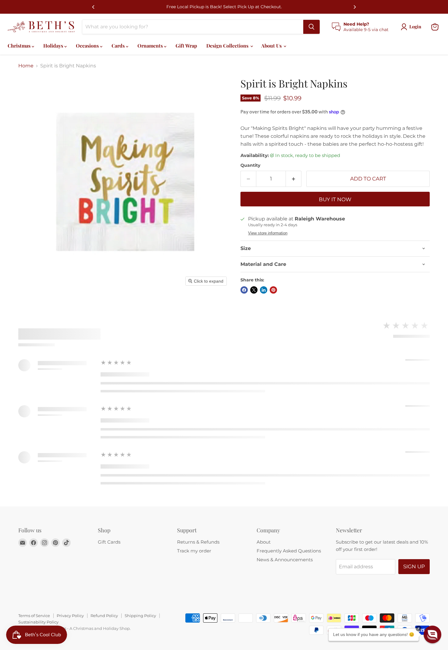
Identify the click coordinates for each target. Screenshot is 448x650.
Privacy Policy (70, 615)
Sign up (414, 566)
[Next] (354, 7)
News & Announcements (285, 559)
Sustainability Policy (38, 622)
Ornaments (150, 45)
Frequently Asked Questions (289, 551)
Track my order (194, 551)
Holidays (53, 45)
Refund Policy (104, 615)
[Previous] (93, 7)
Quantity (250, 165)
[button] (432, 634)
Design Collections (228, 45)
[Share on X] (254, 290)
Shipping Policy (140, 615)
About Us (272, 45)
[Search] (311, 27)
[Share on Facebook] (244, 290)
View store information (267, 233)
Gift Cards (109, 542)
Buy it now (335, 199)
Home (26, 66)
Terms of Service (34, 615)
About (264, 542)
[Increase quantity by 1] (293, 179)
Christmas (20, 45)
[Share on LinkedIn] (263, 290)
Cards (119, 45)
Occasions (88, 45)
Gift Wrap (186, 45)
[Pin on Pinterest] (273, 290)
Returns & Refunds (198, 542)
